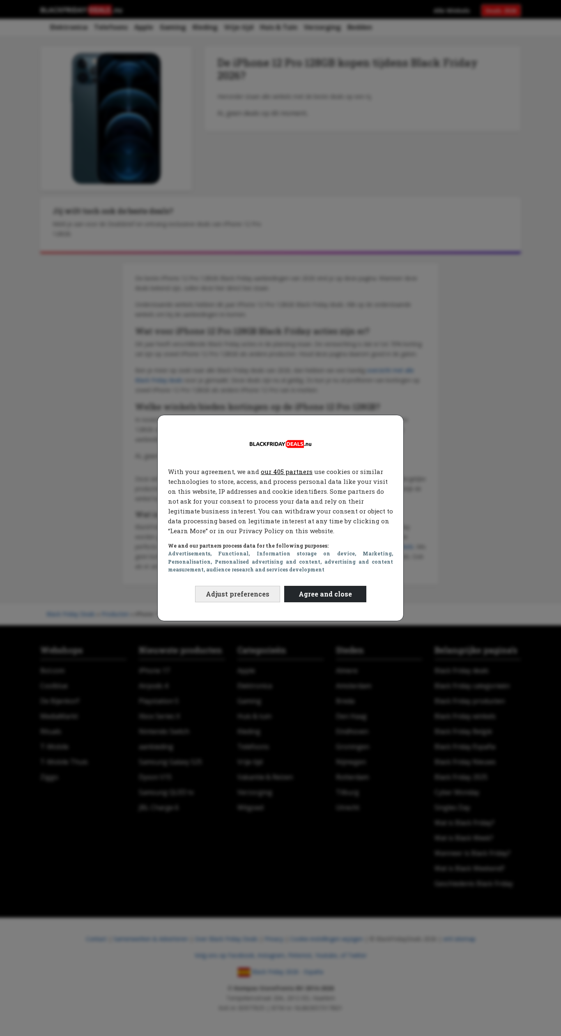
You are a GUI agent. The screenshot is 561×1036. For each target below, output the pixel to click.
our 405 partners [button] (287, 471)
